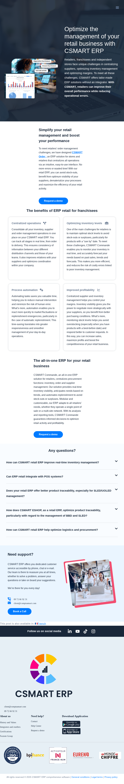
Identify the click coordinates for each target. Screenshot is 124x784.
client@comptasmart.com (15, 707)
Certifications (5, 731)
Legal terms (97, 777)
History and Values (8, 722)
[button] (62, 462)
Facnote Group (6, 736)
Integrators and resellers (10, 727)
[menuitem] (40, 623)
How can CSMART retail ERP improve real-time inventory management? (52, 462)
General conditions (81, 777)
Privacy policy (110, 777)
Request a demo (37, 730)
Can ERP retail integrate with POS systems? (34, 476)
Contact (34, 721)
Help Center (36, 726)
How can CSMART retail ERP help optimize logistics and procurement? (52, 529)
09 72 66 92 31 (10, 711)
